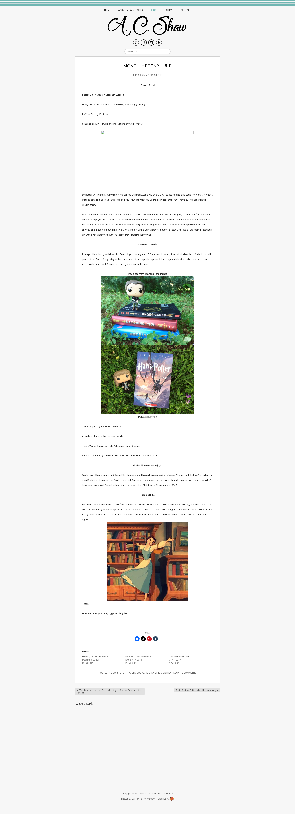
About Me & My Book (130, 9)
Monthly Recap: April (178, 656)
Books (114, 672)
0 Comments (155, 75)
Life (122, 672)
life (157, 672)
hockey (149, 672)
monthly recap (170, 672)
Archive (168, 9)
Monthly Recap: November (95, 656)
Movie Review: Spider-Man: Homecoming (196, 690)
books (140, 672)
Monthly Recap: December (138, 656)
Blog (153, 9)
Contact (186, 9)
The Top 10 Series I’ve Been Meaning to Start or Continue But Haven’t (109, 691)
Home (107, 9)
